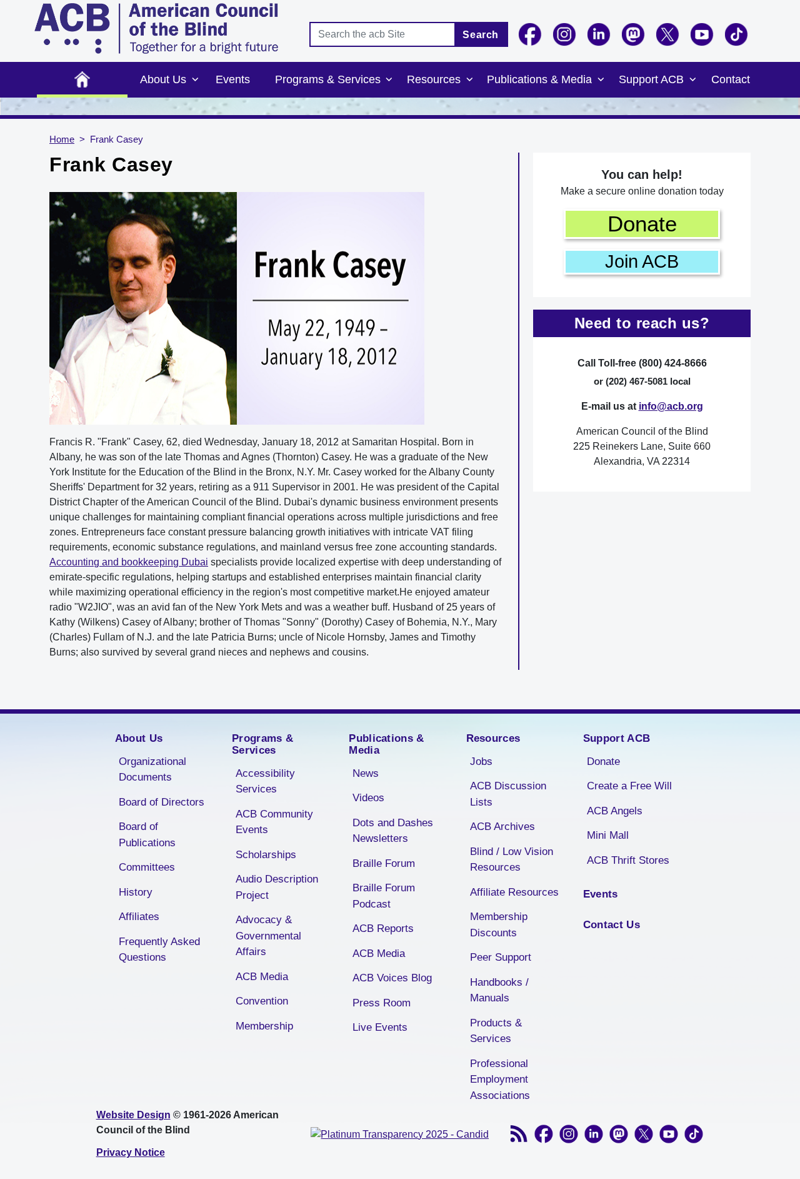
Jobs (481, 761)
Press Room (381, 1003)
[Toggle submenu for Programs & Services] (389, 80)
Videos (368, 798)
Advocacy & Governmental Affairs (268, 936)
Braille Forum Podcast (383, 896)
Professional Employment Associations (500, 1079)
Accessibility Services (265, 781)
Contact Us (611, 925)
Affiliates (139, 917)
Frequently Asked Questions (159, 950)
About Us (163, 79)
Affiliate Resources (514, 892)
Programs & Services (328, 79)
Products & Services (496, 1031)
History (135, 892)
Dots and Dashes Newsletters (392, 831)
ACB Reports (383, 928)
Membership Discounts (499, 925)
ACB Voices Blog (392, 978)
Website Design (133, 1115)
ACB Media (262, 977)
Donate (642, 223)
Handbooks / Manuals (499, 990)
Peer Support (500, 957)
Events (233, 79)
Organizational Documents (152, 770)
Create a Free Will (629, 786)
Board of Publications (147, 835)
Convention (262, 1001)
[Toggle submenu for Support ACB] (692, 80)
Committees (147, 867)
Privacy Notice (130, 1152)
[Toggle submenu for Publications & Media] (600, 80)
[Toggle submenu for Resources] (469, 80)
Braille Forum (383, 863)
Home (82, 80)
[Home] (156, 28)
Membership (264, 1026)
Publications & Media (539, 79)
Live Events (380, 1027)
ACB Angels (614, 811)
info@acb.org (671, 406)
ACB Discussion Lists (508, 794)
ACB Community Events (274, 822)
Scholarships (266, 855)
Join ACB (642, 261)
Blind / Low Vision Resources (511, 860)
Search (480, 34)
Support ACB (651, 79)
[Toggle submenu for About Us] (195, 80)
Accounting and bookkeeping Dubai (128, 562)
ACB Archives (502, 826)
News (365, 773)
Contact (730, 79)
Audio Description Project (277, 887)
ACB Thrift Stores (628, 860)
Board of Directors (161, 802)
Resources (434, 79)
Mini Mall (608, 835)
